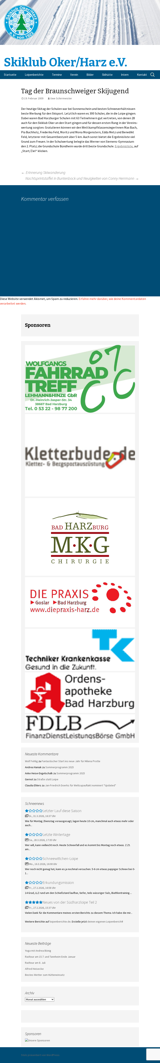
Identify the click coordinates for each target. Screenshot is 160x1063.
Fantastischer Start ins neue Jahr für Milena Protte (71, 761)
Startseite (10, 74)
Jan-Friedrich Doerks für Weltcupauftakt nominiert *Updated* (80, 785)
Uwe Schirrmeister (61, 98)
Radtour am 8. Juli (35, 962)
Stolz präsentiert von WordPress (40, 1055)
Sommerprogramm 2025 (59, 767)
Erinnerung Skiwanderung (43, 172)
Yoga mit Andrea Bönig (38, 950)
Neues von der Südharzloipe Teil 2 (70, 902)
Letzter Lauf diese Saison (62, 810)
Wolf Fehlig (31, 761)
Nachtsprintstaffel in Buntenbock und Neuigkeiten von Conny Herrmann (82, 178)
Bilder (90, 74)
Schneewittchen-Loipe (60, 858)
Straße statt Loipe (47, 779)
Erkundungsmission (58, 882)
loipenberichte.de (60, 921)
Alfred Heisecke (34, 969)
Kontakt (142, 74)
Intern (125, 74)
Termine (57, 74)
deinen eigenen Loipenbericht (104, 921)
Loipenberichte (34, 74)
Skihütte (107, 74)
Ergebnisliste (124, 146)
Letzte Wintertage (56, 834)
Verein (74, 74)
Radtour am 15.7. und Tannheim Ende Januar (50, 956)
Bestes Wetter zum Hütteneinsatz (45, 975)
